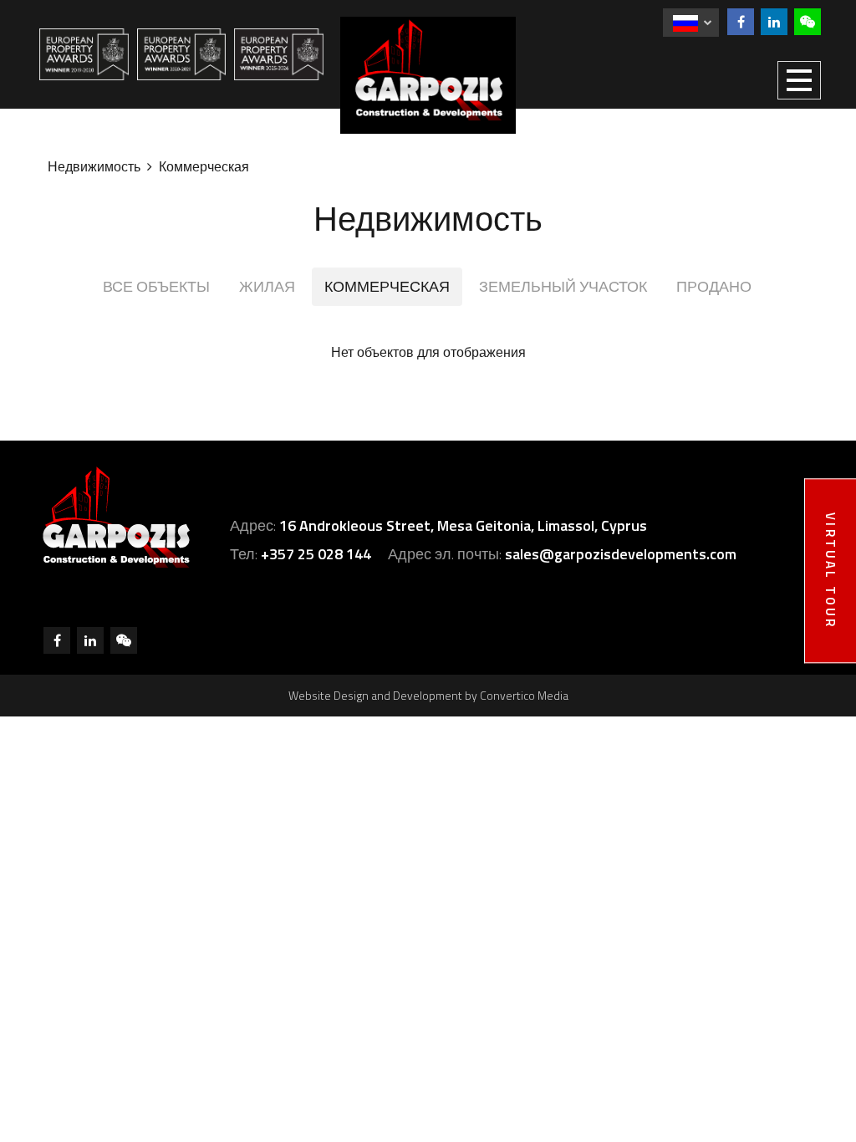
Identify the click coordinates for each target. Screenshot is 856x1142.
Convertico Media (524, 695)
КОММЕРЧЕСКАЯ (387, 286)
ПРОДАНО (714, 286)
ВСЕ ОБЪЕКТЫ (156, 286)
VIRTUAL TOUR (830, 570)
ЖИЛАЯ (267, 286)
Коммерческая (204, 166)
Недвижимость (94, 166)
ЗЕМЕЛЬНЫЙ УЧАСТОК (563, 286)
